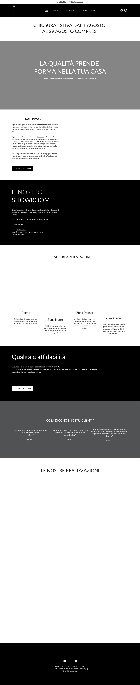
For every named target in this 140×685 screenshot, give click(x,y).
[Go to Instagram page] (125, 10)
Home (46, 10)
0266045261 (62, 2)
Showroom (55, 10)
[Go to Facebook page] (122, 10)
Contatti (93, 10)
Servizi (85, 10)
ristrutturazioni (42, 125)
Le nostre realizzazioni (22, 168)
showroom (40, 137)
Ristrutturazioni (70, 10)
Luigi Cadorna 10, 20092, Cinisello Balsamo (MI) (31, 219)
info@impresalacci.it (77, 2)
